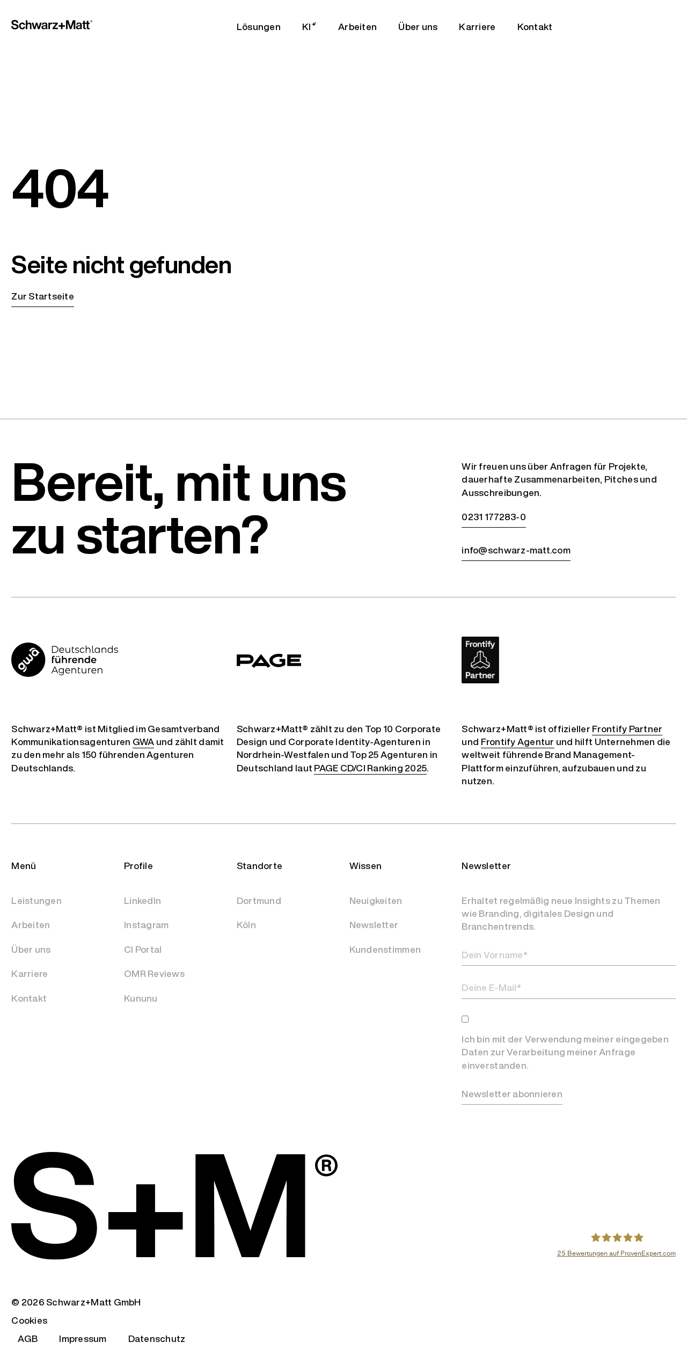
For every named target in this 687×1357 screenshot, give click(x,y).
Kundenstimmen (385, 949)
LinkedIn (142, 900)
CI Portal (143, 949)
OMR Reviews (154, 973)
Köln (246, 924)
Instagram (146, 924)
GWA (144, 741)
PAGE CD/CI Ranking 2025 (370, 768)
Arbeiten (30, 924)
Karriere (29, 973)
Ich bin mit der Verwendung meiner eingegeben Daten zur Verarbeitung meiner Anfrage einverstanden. (565, 1052)
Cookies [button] (29, 1320)
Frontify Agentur (517, 741)
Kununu (141, 998)
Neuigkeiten (376, 900)
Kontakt (29, 998)
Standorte (259, 865)
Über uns (30, 949)
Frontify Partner (627, 729)
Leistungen (36, 900)
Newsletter (374, 924)
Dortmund (259, 900)
